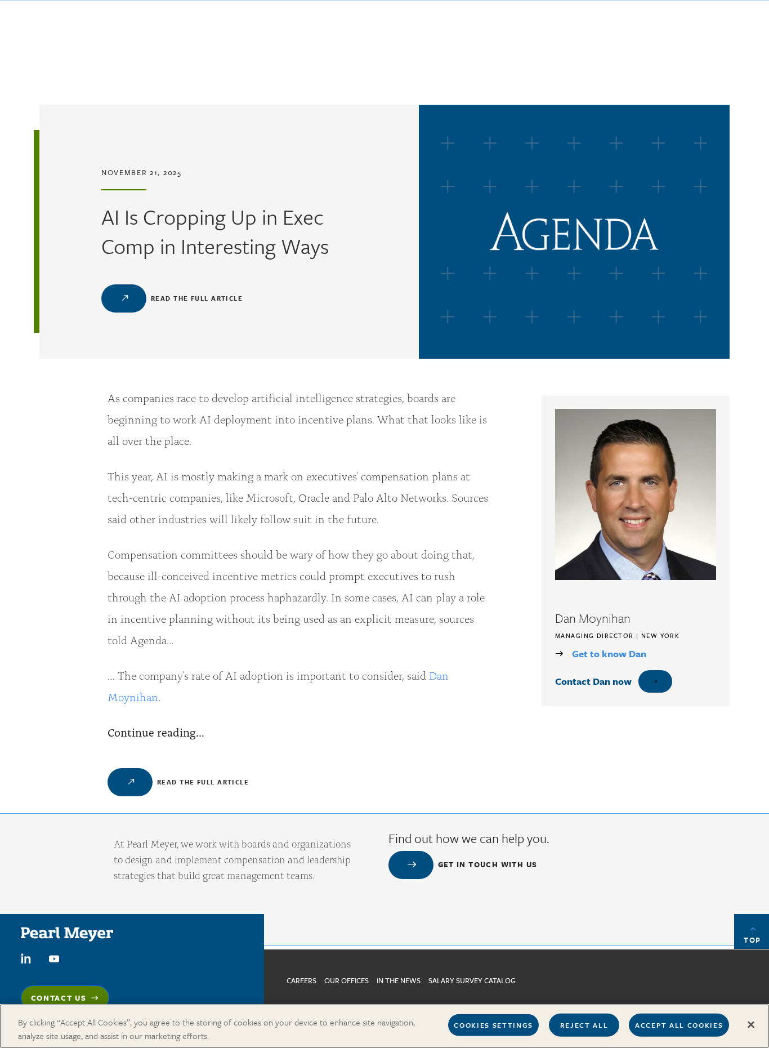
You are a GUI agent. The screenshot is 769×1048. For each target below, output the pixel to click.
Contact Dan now (593, 681)
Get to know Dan (609, 653)
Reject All (584, 1025)
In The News (399, 980)
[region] (384, 1026)
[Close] (751, 1025)
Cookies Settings (493, 1025)
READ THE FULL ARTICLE (197, 298)
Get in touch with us (488, 864)
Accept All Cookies (679, 1025)
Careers (301, 980)
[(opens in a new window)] (26, 957)
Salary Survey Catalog (472, 980)
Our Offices (346, 980)
